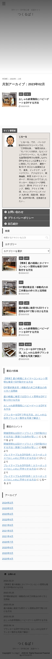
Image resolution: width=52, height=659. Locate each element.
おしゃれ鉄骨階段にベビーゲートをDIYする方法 (25, 407)
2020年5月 (7, 553)
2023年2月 (7, 513)
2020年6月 (7, 547)
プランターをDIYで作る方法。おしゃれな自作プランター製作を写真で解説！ (34, 352)
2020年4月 (7, 558)
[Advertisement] (26, 47)
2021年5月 (7, 530)
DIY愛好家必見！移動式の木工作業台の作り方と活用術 (25, 389)
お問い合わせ (15, 212)
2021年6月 (7, 525)
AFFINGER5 (27, 655)
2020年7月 (7, 541)
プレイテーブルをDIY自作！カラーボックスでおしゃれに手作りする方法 (25, 456)
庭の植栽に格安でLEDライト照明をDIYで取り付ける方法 (25, 398)
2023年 (13, 78)
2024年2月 (7, 502)
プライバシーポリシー (21, 217)
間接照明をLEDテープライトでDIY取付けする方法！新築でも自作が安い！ (25, 434)
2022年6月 (7, 519)
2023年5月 (7, 508)
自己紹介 (13, 223)
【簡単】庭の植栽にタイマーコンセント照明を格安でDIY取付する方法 (34, 266)
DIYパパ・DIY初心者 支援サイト (26, 648)
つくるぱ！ (26, 14)
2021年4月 (7, 536)
